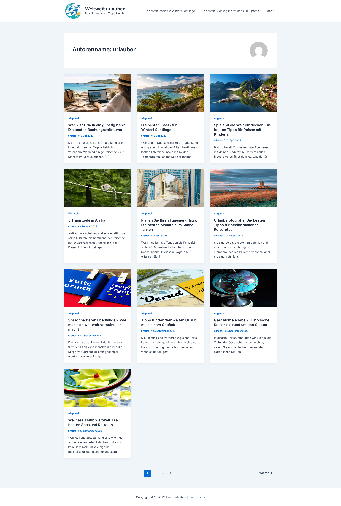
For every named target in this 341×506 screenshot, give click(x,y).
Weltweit (73, 213)
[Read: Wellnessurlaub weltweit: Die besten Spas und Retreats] (97, 387)
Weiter (265, 473)
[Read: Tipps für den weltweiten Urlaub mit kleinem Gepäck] (170, 287)
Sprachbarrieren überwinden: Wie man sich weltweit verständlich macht (97, 325)
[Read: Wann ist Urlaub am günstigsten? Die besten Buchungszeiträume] (97, 92)
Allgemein (74, 118)
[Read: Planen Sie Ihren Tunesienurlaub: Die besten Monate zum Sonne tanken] (170, 187)
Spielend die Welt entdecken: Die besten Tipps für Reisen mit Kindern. (242, 129)
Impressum (197, 497)
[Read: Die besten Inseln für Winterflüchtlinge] (170, 92)
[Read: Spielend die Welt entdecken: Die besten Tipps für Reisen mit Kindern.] (243, 92)
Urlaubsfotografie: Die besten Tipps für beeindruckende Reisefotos (239, 225)
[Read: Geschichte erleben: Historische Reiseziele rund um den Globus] (243, 287)
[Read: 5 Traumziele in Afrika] (97, 187)
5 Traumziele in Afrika (86, 220)
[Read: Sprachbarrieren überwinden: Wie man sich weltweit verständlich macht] (97, 287)
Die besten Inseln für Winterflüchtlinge (169, 11)
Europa (269, 11)
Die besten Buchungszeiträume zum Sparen (230, 11)
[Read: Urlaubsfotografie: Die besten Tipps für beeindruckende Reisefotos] (243, 187)
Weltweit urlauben (105, 9)
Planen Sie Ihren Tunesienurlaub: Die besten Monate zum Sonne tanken (169, 225)
